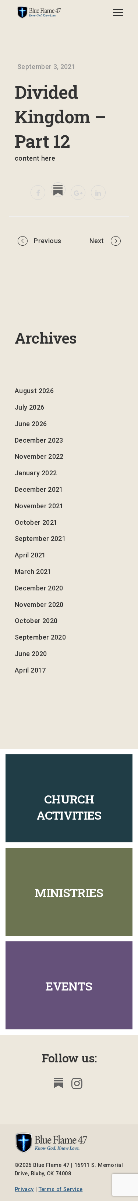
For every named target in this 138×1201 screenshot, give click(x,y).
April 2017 (30, 670)
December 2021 (39, 489)
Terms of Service (61, 1189)
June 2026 (31, 424)
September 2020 (40, 637)
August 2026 (34, 391)
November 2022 (39, 456)
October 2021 (36, 522)
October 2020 (36, 621)
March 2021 (33, 571)
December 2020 (39, 588)
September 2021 (40, 538)
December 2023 (39, 440)
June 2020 (31, 654)
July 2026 (29, 407)
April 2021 (30, 555)
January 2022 (36, 473)
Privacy (24, 1189)
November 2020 (39, 604)
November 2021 (39, 506)
